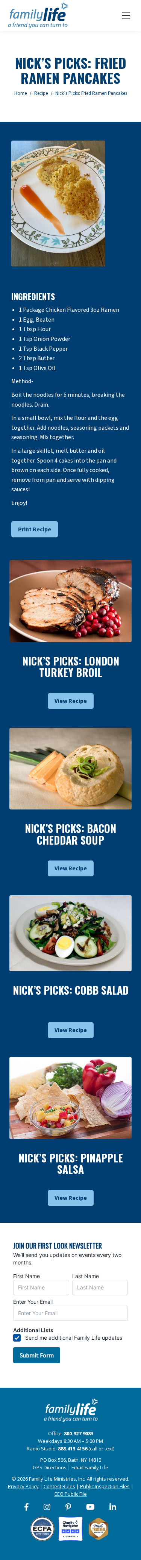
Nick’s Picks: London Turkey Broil (70, 666)
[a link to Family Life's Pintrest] (68, 1507)
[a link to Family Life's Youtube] (91, 1507)
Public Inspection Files (105, 1486)
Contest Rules (59, 1486)
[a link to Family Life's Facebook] (27, 1507)
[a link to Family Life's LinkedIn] (113, 1507)
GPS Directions (50, 1467)
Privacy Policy (23, 1486)
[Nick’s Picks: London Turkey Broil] (70, 601)
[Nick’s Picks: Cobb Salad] (70, 933)
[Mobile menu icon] (125, 15)
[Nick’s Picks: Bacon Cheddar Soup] (70, 769)
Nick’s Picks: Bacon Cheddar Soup (70, 834)
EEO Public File (71, 1493)
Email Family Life (89, 1467)
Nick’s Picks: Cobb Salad (71, 990)
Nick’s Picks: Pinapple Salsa (70, 1163)
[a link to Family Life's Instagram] (47, 1507)
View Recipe (71, 701)
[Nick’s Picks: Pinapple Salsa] (70, 1098)
